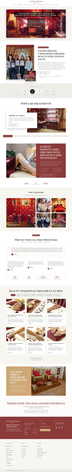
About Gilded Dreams (25, 446)
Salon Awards (24, 450)
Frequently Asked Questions (41, 452)
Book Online (24, 452)
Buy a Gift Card (40, 30)
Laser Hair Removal (9, 459)
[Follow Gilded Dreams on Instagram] (59, 428)
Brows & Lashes (8, 446)
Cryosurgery (8, 461)
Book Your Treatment (31, 411)
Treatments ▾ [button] (20, 4)
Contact (57, 4)
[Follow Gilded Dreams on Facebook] (56, 428)
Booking (26, 4)
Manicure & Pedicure (9, 450)
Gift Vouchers (33, 4)
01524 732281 (36, 26)
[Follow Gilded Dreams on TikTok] (62, 428)
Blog (52, 4)
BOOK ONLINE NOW (32, 30)
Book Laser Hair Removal (47, 175)
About (48, 4)
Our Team (23, 448)
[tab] (7, 136)
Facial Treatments (9, 452)
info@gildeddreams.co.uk (45, 426)
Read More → (9, 323)
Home (14, 4)
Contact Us (43, 411)
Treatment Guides (40, 450)
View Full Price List (9, 465)
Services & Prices (41, 4)
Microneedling (8, 463)
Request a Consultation (17, 390)
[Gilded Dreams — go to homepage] (36, 2)
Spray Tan (8, 448)
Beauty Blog (39, 446)
